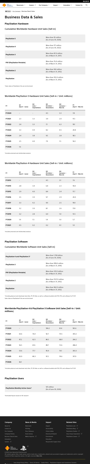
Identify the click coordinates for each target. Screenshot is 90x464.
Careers (32, 5)
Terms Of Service (34, 462)
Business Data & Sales (11, 436)
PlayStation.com (72, 426)
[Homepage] (7, 5)
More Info (39, 456)
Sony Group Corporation (74, 434)
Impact (55, 5)
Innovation (66, 5)
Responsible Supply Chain (53, 441)
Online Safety (50, 431)
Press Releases (29, 431)
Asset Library (29, 434)
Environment (49, 436)
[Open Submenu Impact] (59, 5)
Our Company (43, 5)
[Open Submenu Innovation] (71, 5)
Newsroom (20, 5)
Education (49, 439)
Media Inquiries (30, 436)
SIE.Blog (27, 428)
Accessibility (49, 428)
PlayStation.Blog (72, 428)
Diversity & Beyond (51, 434)
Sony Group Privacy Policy (21, 462)
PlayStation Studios (73, 431)
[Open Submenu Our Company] (49, 5)
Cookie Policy (45, 462)
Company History (9, 434)
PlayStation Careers (73, 436)
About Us (7, 426)
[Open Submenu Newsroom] (24, 5)
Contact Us (79, 5)
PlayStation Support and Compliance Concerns (63, 462)
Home (9, 11)
